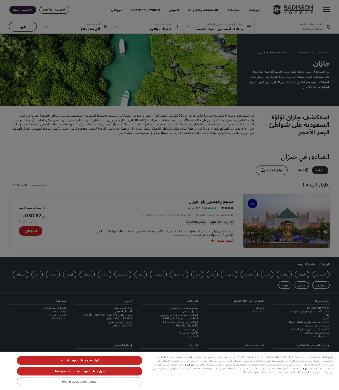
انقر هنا (305, 368)
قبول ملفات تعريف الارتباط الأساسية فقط (79, 371)
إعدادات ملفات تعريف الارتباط (80, 382)
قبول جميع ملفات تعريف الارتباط (79, 360)
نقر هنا (190, 364)
